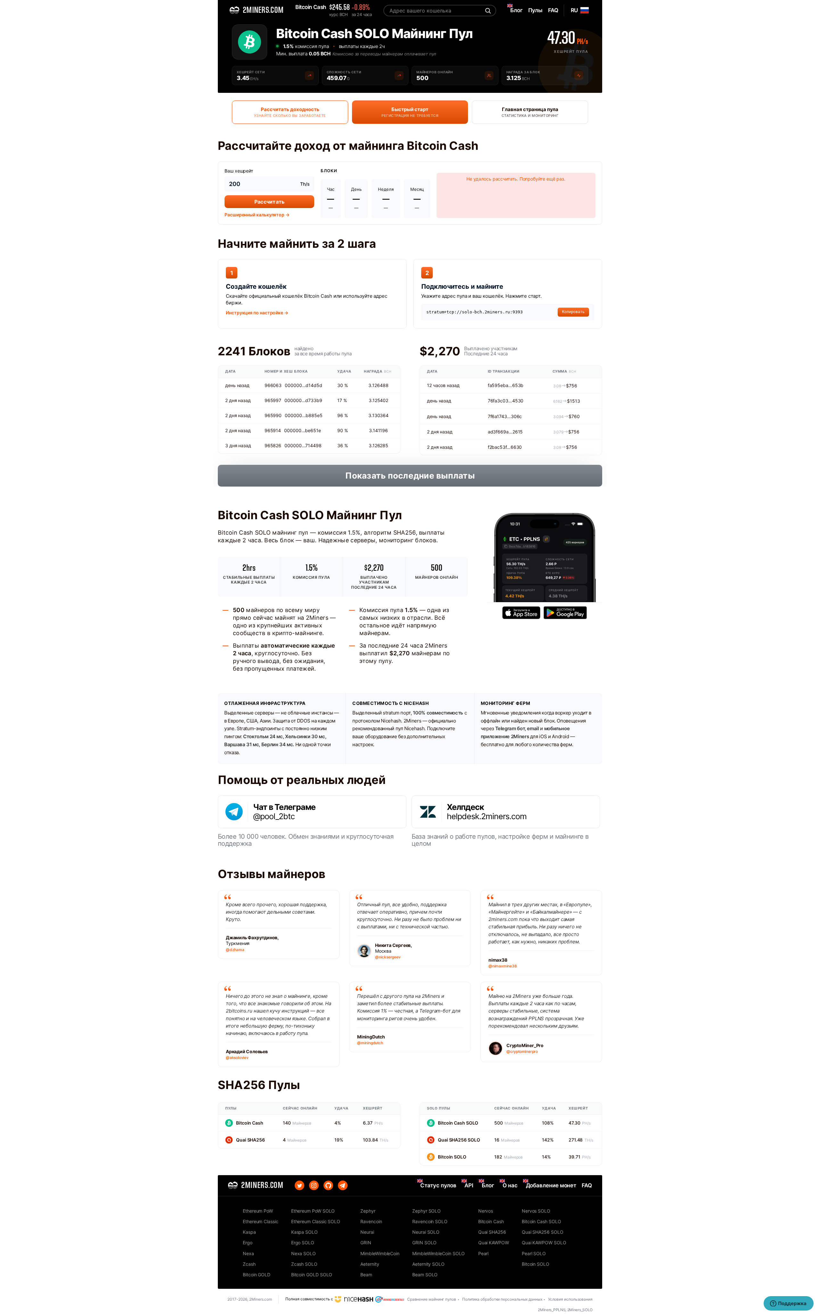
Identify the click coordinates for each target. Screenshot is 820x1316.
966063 (273, 385)
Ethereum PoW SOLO (313, 1211)
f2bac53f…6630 (505, 447)
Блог (488, 1185)
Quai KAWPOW (493, 1242)
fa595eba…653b (506, 385)
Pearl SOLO (534, 1253)
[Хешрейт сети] (309, 75)
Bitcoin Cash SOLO (458, 1123)
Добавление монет (551, 1185)
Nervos (485, 1211)
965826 (273, 445)
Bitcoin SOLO (452, 1156)
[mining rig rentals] (389, 1298)
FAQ (587, 1185)
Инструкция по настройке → (257, 312)
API (468, 1185)
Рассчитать (269, 201)
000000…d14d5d (303, 385)
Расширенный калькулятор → (257, 214)
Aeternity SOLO (428, 1264)
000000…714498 (303, 445)
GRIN (365, 1242)
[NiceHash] (354, 1298)
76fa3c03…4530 (506, 400)
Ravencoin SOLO (429, 1221)
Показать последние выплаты (410, 475)
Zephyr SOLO (426, 1211)
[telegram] (343, 1185)
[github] (328, 1185)
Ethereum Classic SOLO (315, 1221)
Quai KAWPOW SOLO (544, 1242)
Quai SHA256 (250, 1139)
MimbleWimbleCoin (379, 1253)
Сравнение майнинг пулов (431, 1299)
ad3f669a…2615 (505, 431)
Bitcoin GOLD (256, 1274)
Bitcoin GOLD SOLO (311, 1274)
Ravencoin (371, 1221)
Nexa (248, 1253)
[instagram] (314, 1185)
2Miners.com (260, 1299)
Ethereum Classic (260, 1221)
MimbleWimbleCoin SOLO (438, 1253)
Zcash (249, 1264)
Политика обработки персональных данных (502, 1299)
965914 (273, 430)
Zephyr (367, 1211)
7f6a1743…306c (505, 416)
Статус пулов (438, 1185)
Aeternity (369, 1264)
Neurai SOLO (425, 1232)
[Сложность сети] (399, 75)
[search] (487, 10)
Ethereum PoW (258, 1211)
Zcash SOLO (304, 1264)
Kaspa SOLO (304, 1232)
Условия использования (570, 1299)
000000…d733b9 (303, 400)
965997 (273, 400)
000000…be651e (302, 430)
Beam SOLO (425, 1274)
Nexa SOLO (303, 1253)
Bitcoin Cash (249, 1123)
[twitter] (299, 1185)
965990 (273, 415)
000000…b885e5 (304, 415)
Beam (366, 1274)
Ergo (247, 1242)
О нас (510, 1185)
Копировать (573, 312)
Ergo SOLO (302, 1242)
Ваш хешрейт (239, 171)
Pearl (483, 1253)
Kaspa (249, 1232)
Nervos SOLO (536, 1211)
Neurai (367, 1232)
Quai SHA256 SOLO (459, 1139)
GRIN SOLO (424, 1242)
